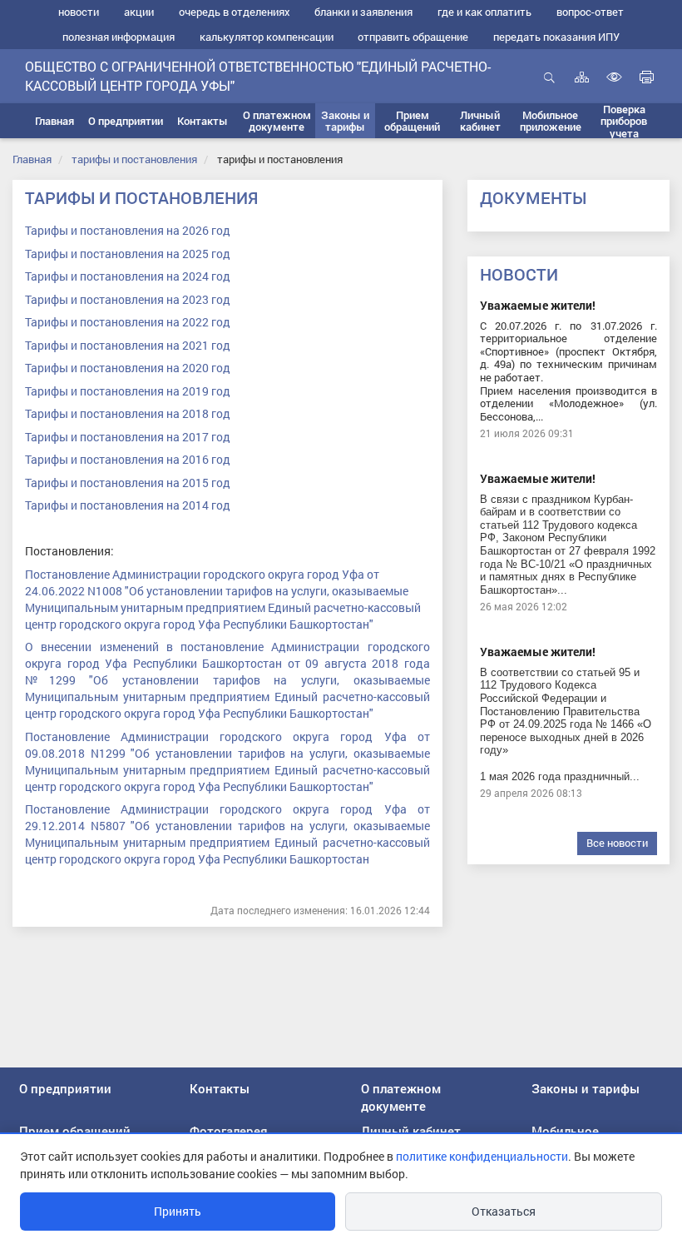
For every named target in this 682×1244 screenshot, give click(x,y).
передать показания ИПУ (556, 36)
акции (139, 11)
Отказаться (504, 1211)
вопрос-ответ (590, 11)
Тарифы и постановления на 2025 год (127, 253)
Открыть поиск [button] (549, 86)
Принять (177, 1211)
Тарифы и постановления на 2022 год (127, 322)
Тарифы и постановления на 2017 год (127, 437)
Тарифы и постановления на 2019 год (127, 391)
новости (78, 11)
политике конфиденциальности (482, 1156)
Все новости (617, 842)
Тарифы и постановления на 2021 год (127, 345)
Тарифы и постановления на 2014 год (127, 505)
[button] (125, 120)
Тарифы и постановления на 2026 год (127, 230)
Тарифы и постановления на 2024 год (127, 276)
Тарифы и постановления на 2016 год (127, 459)
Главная (32, 159)
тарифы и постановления (134, 159)
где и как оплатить (484, 11)
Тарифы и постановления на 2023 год (127, 299)
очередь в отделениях (234, 11)
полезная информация (118, 36)
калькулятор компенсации (267, 36)
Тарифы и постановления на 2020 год (127, 368)
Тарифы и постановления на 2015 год (127, 482)
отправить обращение (413, 36)
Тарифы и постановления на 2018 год (127, 413)
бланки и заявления (363, 11)
